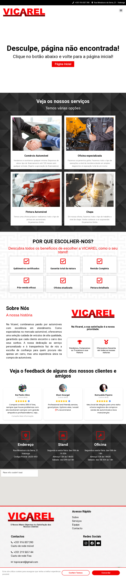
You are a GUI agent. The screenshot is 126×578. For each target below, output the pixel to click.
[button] (121, 10)
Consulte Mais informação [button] (22, 416)
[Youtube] (98, 543)
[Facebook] (92, 543)
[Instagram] (86, 543)
